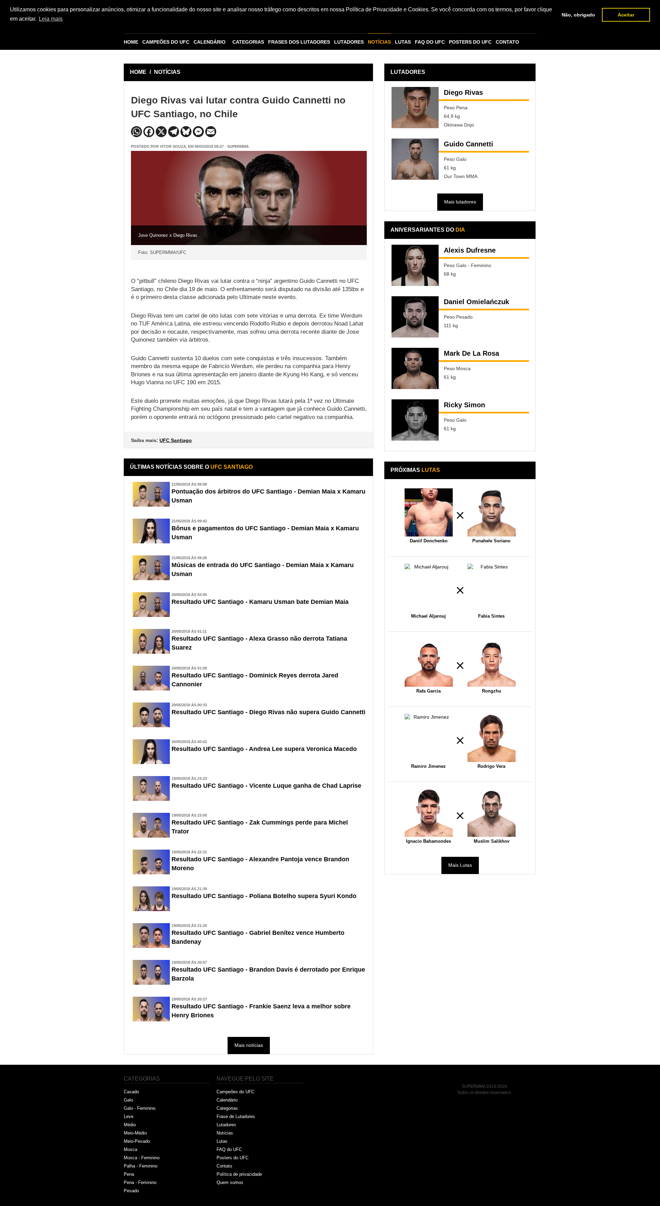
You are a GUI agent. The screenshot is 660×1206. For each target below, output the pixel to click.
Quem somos (230, 1182)
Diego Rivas (463, 92)
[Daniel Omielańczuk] (415, 317)
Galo (128, 1100)
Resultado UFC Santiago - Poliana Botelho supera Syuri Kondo (264, 896)
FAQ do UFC (229, 1149)
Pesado (131, 1190)
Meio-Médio (135, 1133)
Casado (131, 1091)
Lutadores (226, 1124)
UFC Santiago (176, 440)
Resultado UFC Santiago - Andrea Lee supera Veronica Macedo (264, 748)
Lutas (222, 1141)
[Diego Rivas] (415, 107)
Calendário (227, 1100)
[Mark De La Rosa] (415, 368)
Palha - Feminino (140, 1166)
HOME (131, 42)
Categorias (227, 1108)
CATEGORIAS (248, 42)
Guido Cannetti (468, 144)
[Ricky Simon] (415, 420)
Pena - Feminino (140, 1182)
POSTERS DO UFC (470, 42)
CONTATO (507, 42)
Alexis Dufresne (470, 250)
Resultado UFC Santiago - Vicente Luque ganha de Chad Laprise (266, 785)
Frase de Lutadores (236, 1116)
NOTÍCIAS (379, 42)
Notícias (225, 1133)
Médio (130, 1124)
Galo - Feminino (139, 1108)
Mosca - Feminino (142, 1157)
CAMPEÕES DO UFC (165, 42)
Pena (129, 1174)
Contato (224, 1166)
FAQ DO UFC (430, 42)
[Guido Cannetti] (415, 159)
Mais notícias (248, 1045)
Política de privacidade (239, 1174)
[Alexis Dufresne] (415, 265)
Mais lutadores (460, 201)
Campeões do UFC (235, 1091)
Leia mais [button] (51, 19)
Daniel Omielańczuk (476, 302)
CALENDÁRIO (210, 42)
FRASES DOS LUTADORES (299, 42)
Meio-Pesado (137, 1141)
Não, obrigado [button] (578, 15)
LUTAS (403, 42)
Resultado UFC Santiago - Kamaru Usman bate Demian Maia (260, 601)
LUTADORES (349, 42)
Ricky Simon (464, 405)
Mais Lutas (460, 865)
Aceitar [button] (626, 15)
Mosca (130, 1149)
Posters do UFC (233, 1157)
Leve (128, 1116)
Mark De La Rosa (471, 353)
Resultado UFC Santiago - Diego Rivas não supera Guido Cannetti (268, 712)
